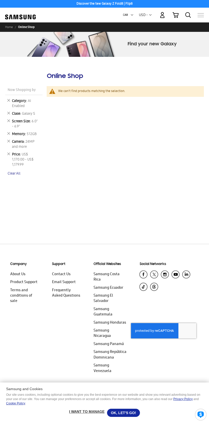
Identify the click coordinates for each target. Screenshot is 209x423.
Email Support (64, 282)
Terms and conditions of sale (21, 296)
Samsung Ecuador (108, 288)
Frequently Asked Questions (66, 293)
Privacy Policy (183, 399)
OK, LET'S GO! (123, 413)
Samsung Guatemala (103, 312)
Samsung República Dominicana (110, 355)
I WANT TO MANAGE (86, 411)
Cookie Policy (15, 403)
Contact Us (61, 274)
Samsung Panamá (109, 344)
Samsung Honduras (110, 323)
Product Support (23, 282)
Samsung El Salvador (103, 298)
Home (9, 27)
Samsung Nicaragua (102, 333)
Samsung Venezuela (102, 368)
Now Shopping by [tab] (22, 90)
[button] (132, 15)
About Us (17, 274)
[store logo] (20, 12)
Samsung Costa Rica (107, 277)
